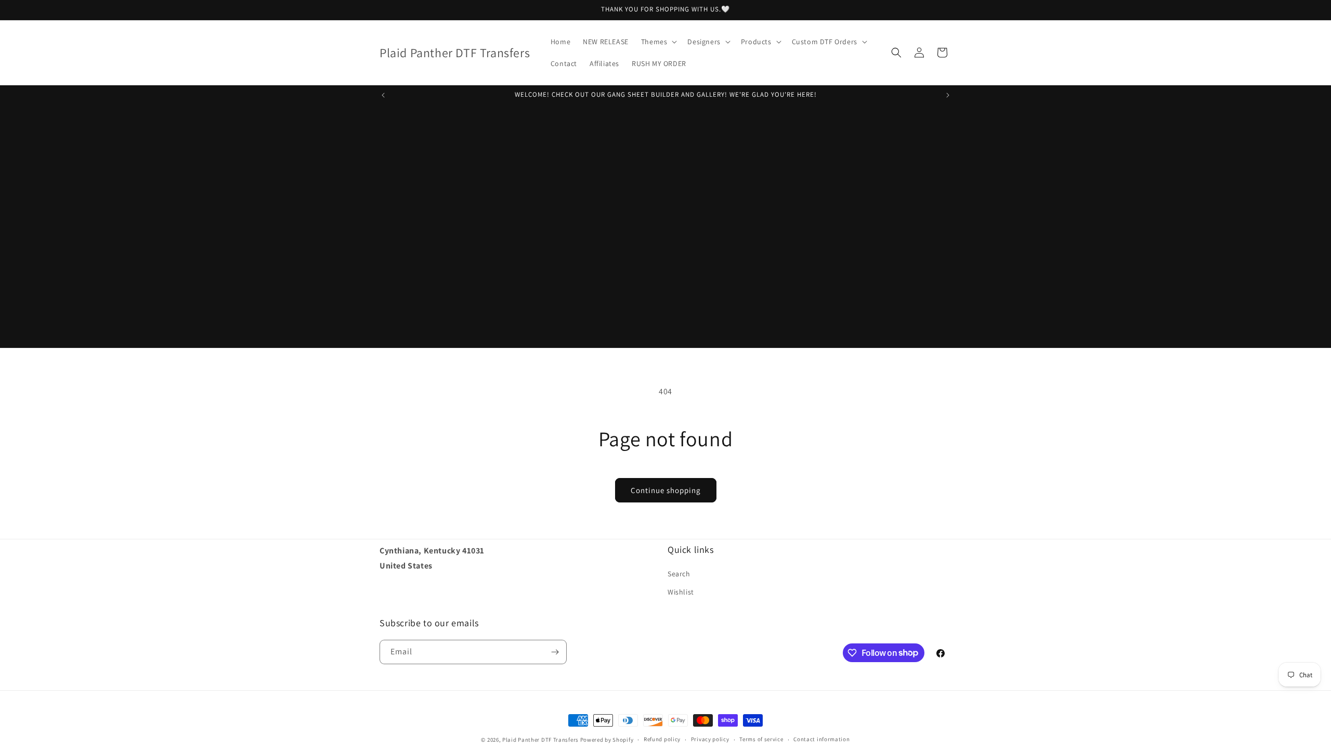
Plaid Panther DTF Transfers (540, 739)
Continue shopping (666, 490)
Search (679, 573)
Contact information (821, 739)
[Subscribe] (554, 652)
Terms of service (761, 739)
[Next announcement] (947, 95)
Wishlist (681, 592)
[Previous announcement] (383, 95)
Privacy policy (710, 739)
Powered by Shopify (607, 739)
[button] (658, 42)
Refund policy (662, 739)
